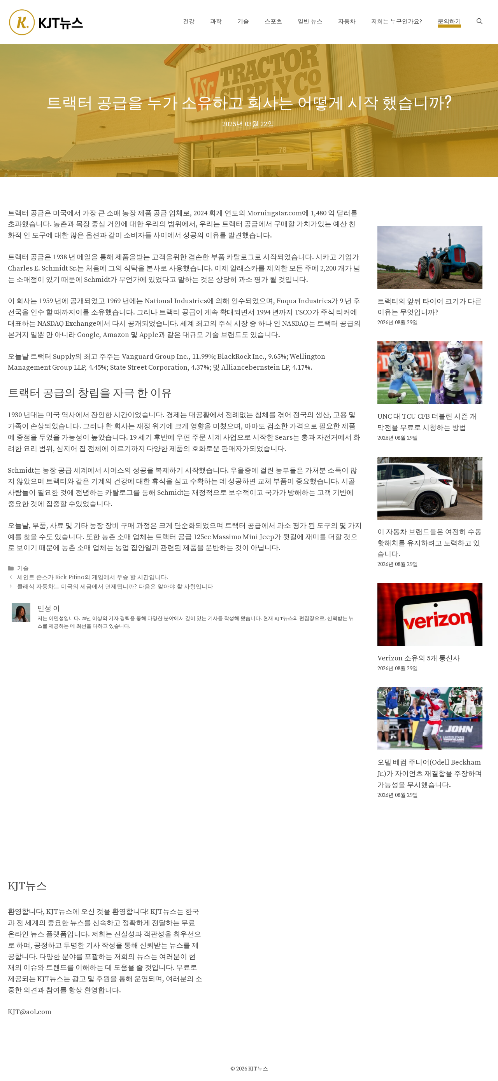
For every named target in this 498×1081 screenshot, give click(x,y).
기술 (243, 21)
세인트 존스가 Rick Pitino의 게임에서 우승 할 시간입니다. (92, 578)
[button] (479, 22)
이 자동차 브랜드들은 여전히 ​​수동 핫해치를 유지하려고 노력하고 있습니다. (429, 543)
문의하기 (449, 21)
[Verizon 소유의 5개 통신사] (429, 640)
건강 (189, 21)
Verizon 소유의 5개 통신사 (418, 658)
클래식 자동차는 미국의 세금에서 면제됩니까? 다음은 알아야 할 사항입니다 (115, 586)
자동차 (347, 21)
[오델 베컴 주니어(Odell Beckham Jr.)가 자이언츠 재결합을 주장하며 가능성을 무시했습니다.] (429, 744)
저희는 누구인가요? (396, 21)
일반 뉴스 (310, 21)
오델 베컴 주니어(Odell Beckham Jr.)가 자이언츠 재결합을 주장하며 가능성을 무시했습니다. (429, 773)
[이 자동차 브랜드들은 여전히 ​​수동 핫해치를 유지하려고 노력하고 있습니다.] (429, 513)
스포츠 (273, 21)
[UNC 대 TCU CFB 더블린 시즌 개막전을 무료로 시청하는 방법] (429, 398)
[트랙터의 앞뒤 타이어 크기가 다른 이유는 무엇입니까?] (429, 283)
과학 (216, 21)
